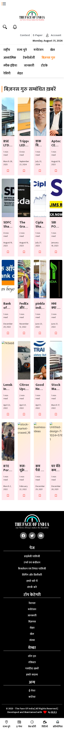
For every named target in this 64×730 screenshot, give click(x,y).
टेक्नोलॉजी (29, 57)
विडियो (45, 726)
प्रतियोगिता (58, 726)
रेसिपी (6, 73)
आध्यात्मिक (9, 57)
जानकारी (29, 65)
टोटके (44, 65)
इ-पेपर (19, 726)
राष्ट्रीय (6, 49)
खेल (52, 49)
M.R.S (54, 712)
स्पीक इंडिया (10, 65)
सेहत (20, 73)
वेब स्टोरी (32, 726)
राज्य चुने (22, 49)
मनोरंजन (38, 49)
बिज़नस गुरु (48, 57)
